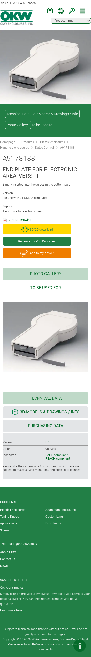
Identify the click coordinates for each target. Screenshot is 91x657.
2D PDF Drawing (20, 220)
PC (48, 442)
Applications (8, 523)
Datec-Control (44, 147)
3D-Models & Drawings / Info (55, 114)
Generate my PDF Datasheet (37, 241)
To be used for (43, 125)
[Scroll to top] (64, 645)
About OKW (8, 552)
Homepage (7, 142)
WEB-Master (36, 644)
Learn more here (11, 610)
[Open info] (79, 645)
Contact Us (7, 559)
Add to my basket (42, 253)
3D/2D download (41, 229)
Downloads (53, 523)
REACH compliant (58, 458)
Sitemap (5, 530)
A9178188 (67, 147)
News (4, 566)
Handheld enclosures (14, 147)
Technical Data (18, 114)
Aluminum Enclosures (61, 510)
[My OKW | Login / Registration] (50, 11)
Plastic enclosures (52, 142)
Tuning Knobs (9, 516)
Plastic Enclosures (12, 510)
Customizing (54, 516)
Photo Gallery (17, 125)
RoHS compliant (57, 455)
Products (27, 142)
